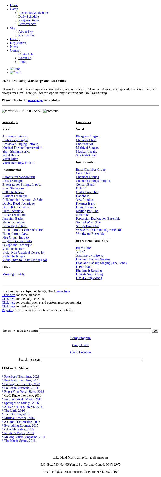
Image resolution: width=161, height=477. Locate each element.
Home (14, 5)
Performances (27, 24)
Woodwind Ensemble (90, 233)
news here (63, 291)
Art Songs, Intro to (14, 136)
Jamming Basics (13, 218)
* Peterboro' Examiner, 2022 (20, 380)
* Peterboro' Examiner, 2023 (20, 376)
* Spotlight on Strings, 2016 (20, 403)
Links (22, 62)
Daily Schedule (28, 16)
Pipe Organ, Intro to (15, 237)
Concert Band (85, 184)
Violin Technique (13, 256)
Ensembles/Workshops (33, 12)
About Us (24, 58)
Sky (12, 28)
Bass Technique (12, 181)
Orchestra (82, 214)
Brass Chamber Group (91, 169)
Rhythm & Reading (89, 270)
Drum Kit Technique (16, 207)
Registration (18, 43)
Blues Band (83, 248)
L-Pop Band (84, 266)
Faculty (15, 39)
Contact (15, 50)
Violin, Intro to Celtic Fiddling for (24, 260)
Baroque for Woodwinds (18, 177)
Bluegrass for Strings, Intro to (21, 184)
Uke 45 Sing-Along (89, 278)
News (14, 46)
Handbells (82, 196)
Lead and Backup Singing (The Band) (101, 263)
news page (35, 100)
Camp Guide (80, 345)
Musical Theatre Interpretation (22, 147)
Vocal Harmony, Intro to (18, 163)
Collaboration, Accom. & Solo (22, 199)
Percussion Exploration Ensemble (98, 218)
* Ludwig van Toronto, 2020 (21, 384)
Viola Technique (13, 248)
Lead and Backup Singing (93, 259)
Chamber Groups (87, 177)
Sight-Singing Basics (16, 151)
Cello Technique (13, 192)
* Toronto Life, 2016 (15, 414)
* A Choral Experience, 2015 (21, 422)
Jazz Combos (84, 199)
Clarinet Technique (14, 196)
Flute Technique (13, 211)
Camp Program (80, 338)
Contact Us (25, 54)
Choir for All (84, 144)
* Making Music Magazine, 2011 (23, 437)
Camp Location (80, 352)
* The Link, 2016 (13, 410)
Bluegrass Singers (88, 136)
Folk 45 (81, 188)
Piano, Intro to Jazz (15, 233)
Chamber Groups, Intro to (93, 181)
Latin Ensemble (86, 207)
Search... (24, 359)
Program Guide (28, 20)
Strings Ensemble (87, 226)
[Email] (15, 72)
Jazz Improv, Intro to (89, 255)
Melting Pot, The (87, 211)
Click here (8, 295)
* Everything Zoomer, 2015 (20, 425)
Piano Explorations (14, 226)
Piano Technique (13, 222)
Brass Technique (13, 188)
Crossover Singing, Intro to (20, 144)
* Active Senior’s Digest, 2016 (22, 406)
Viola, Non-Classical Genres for (23, 252)
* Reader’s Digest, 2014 (18, 433)
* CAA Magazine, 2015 (18, 429)
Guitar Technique (13, 214)
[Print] (15, 69)
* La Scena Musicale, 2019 (20, 388)
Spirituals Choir (86, 155)
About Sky (25, 31)
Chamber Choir (86, 140)
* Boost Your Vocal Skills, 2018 (23, 391)
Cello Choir (83, 173)
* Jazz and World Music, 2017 (22, 399)
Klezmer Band (85, 203)
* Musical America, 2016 (18, 418)
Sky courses (26, 35)
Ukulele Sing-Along (89, 274)
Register (7, 310)
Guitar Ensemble (87, 192)
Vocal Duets (10, 159)
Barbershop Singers (15, 140)
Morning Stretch (13, 274)
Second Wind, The (88, 222)
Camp (14, 9)
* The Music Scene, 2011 (18, 440)
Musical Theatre (86, 151)
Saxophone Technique (17, 245)
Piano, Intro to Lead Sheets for (22, 230)
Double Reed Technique (18, 203)
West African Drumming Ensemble (99, 230)
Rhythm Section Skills (17, 241)
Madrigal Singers (87, 147)
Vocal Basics (10, 155)
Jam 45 (80, 251)
